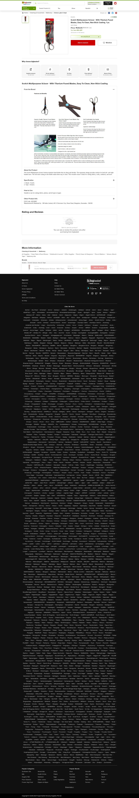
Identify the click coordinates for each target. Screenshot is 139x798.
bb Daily (24, 301)
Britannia (72, 780)
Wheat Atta (41, 771)
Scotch (73, 17)
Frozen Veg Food (27, 782)
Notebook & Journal (57, 254)
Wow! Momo (89, 780)
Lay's (102, 782)
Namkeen (41, 777)
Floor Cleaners (26, 780)
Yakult (103, 777)
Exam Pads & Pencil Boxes (40, 254)
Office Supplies (70, 254)
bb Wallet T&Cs (59, 292)
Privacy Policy (26, 292)
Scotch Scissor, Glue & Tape (37, 263)
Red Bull (72, 774)
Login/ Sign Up (108, 3)
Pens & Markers (100, 254)
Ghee (55, 771)
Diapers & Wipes (43, 782)
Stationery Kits (31, 256)
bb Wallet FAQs (59, 289)
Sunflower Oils (26, 771)
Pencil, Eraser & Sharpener (85, 254)
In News (24, 286)
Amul (71, 771)
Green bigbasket (27, 289)
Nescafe (88, 771)
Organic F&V (26, 777)
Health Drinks (42, 774)
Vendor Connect (59, 295)
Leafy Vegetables (59, 780)
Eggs (55, 777)
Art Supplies (26, 254)
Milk (23, 774)
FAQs (56, 283)
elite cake (88, 774)
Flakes (56, 774)
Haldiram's (73, 782)
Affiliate (24, 295)
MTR (102, 771)
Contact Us (57, 286)
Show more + (69, 787)
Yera (86, 777)
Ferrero (87, 782)
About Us (25, 283)
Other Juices (42, 780)
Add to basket (83, 43)
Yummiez (72, 777)
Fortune (103, 780)
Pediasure (104, 774)
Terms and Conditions (29, 298)
